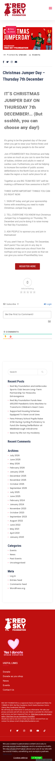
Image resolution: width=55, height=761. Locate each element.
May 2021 (14, 528)
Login (49, 304)
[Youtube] (38, 731)
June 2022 (15, 524)
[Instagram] (24, 731)
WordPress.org (17, 588)
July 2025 (15, 492)
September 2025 (18, 488)
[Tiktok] (44, 731)
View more (7, 754)
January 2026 (17, 471)
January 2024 (17, 504)
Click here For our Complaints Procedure (20, 716)
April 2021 (15, 533)
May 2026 (15, 463)
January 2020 (17, 537)
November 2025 (18, 480)
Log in (13, 576)
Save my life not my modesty (25, 432)
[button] (27, 266)
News (12, 554)
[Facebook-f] (10, 731)
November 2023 (18, 508)
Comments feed (18, 584)
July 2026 (15, 455)
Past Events (16, 558)
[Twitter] (17, 731)
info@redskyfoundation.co (28, 721)
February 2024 (17, 500)
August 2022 (16, 520)
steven (23, 54)
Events (36, 55)
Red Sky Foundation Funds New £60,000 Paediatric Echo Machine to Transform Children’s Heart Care (28, 403)
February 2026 (17, 467)
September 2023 (18, 516)
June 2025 (15, 496)
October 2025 (17, 484)
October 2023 (17, 512)
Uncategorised (17, 562)
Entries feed (16, 580)
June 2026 (15, 459)
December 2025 (18, 475)
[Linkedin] (31, 731)
